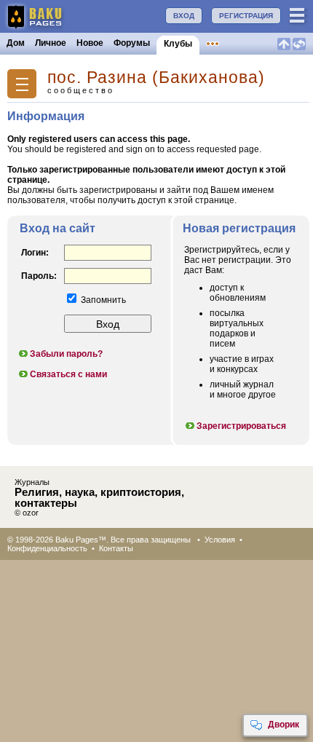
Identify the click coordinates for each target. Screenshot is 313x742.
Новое (89, 43)
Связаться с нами (68, 374)
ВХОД (183, 16)
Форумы (132, 43)
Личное (50, 43)
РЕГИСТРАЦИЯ (246, 16)
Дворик (283, 724)
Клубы (178, 44)
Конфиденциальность (47, 548)
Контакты (116, 548)
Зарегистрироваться (241, 426)
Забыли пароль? (66, 354)
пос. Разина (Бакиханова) (156, 77)
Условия (220, 539)
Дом (16, 43)
